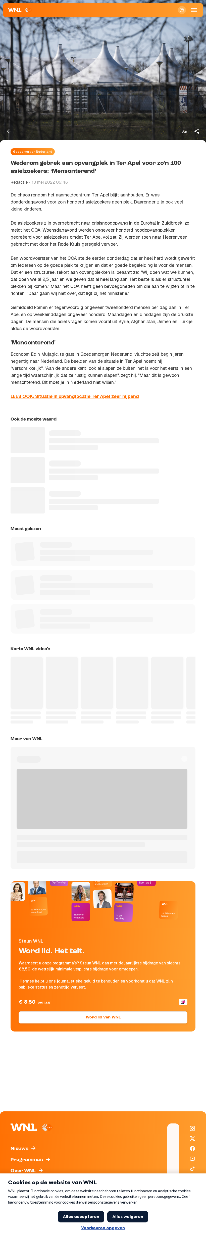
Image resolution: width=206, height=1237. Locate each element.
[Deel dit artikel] (197, 131)
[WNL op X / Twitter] (192, 1139)
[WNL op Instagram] (192, 1128)
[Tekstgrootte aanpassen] (184, 131)
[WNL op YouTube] (192, 1159)
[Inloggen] (182, 10)
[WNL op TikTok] (192, 1169)
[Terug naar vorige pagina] (9, 131)
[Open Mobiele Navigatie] (194, 10)
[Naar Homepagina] (20, 10)
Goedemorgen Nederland (32, 152)
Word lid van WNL (103, 1017)
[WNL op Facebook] (192, 1149)
